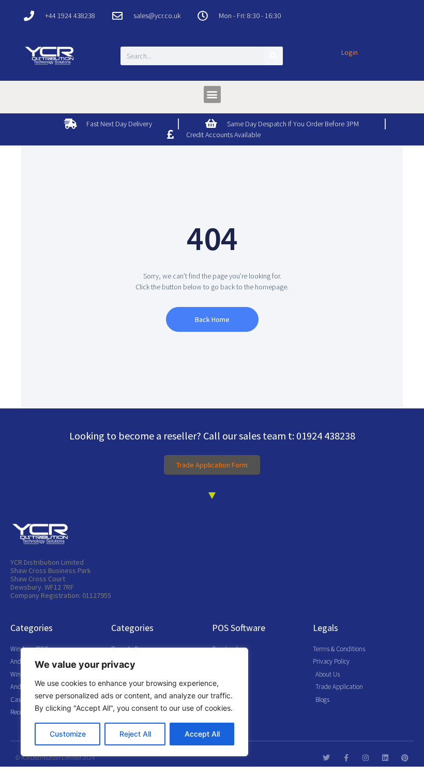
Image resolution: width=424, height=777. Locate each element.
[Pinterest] (404, 757)
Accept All (202, 733)
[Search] (273, 56)
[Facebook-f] (346, 757)
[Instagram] (365, 757)
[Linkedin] (385, 757)
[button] (212, 94)
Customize (68, 733)
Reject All (135, 733)
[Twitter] (326, 757)
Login (349, 52)
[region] (134, 702)
